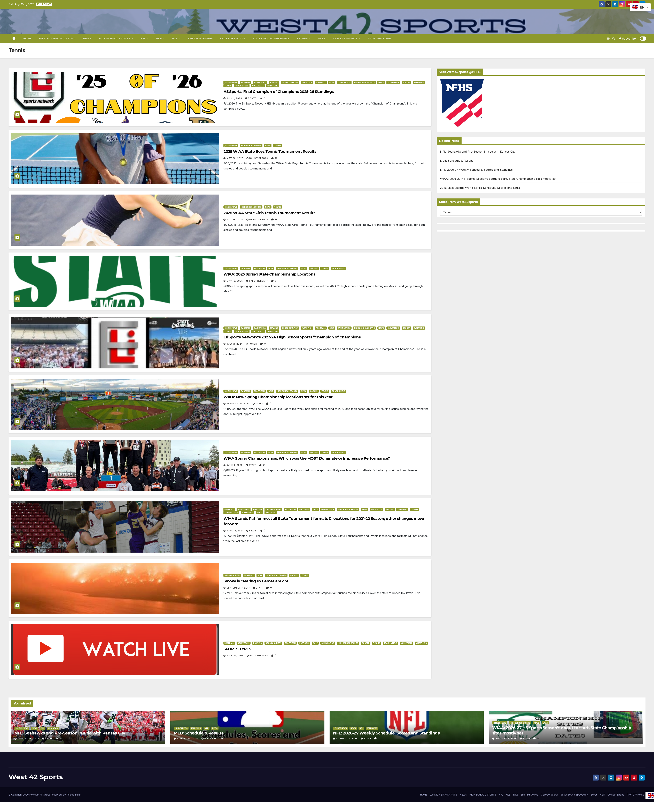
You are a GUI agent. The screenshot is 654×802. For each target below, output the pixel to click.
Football (321, 82)
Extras (303, 38)
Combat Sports (345, 38)
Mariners (196, 728)
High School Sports (364, 82)
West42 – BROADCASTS (56, 38)
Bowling (274, 82)
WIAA (259, 513)
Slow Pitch (393, 82)
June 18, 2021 (235, 530)
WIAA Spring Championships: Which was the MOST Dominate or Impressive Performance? (306, 458)
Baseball (245, 82)
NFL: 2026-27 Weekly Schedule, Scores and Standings (476, 169)
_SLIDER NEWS (230, 82)
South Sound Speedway (271, 38)
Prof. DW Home (380, 38)
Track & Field (241, 86)
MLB (159, 38)
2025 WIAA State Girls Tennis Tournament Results (269, 213)
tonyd (252, 98)
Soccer (406, 82)
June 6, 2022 (235, 465)
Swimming (419, 82)
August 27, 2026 (506, 738)
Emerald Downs (200, 38)
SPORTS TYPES (237, 649)
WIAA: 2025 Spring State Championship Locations (269, 274)
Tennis (227, 86)
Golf (321, 38)
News (381, 82)
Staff (259, 403)
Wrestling (272, 86)
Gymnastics (344, 82)
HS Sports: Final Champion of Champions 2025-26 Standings (278, 91)
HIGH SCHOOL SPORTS (115, 38)
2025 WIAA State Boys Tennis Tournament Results (269, 151)
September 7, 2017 (239, 587)
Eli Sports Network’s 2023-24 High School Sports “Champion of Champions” (292, 337)
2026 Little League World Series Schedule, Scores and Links (480, 187)
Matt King (211, 738)
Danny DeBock (259, 158)
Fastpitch (307, 82)
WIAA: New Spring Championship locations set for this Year (277, 397)
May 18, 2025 (235, 281)
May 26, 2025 (235, 158)
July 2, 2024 (235, 344)
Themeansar (73, 794)
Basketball (260, 82)
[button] (613, 38)
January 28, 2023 (238, 403)
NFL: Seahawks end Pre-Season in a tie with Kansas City (477, 151)
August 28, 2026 (29, 738)
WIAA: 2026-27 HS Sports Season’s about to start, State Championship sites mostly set (498, 178)
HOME (27, 38)
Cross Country (290, 82)
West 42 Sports (36, 777)
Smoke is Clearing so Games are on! (255, 581)
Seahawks (53, 728)
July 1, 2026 (235, 98)
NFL (143, 38)
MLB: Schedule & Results (456, 160)
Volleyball (258, 86)
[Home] (14, 38)
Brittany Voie (259, 655)
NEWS (87, 38)
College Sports (232, 38)
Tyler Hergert (259, 281)
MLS (175, 38)
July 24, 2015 (235, 655)
